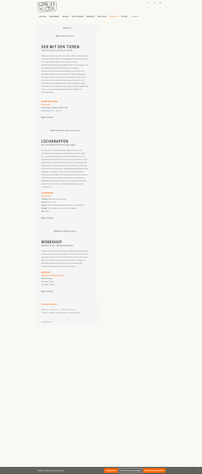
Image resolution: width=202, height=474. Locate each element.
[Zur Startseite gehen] (47, 7)
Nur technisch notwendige (130, 471)
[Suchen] (148, 2)
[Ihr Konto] (154, 2)
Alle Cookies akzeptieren (154, 470)
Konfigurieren (111, 470)
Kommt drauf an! (57, 471)
